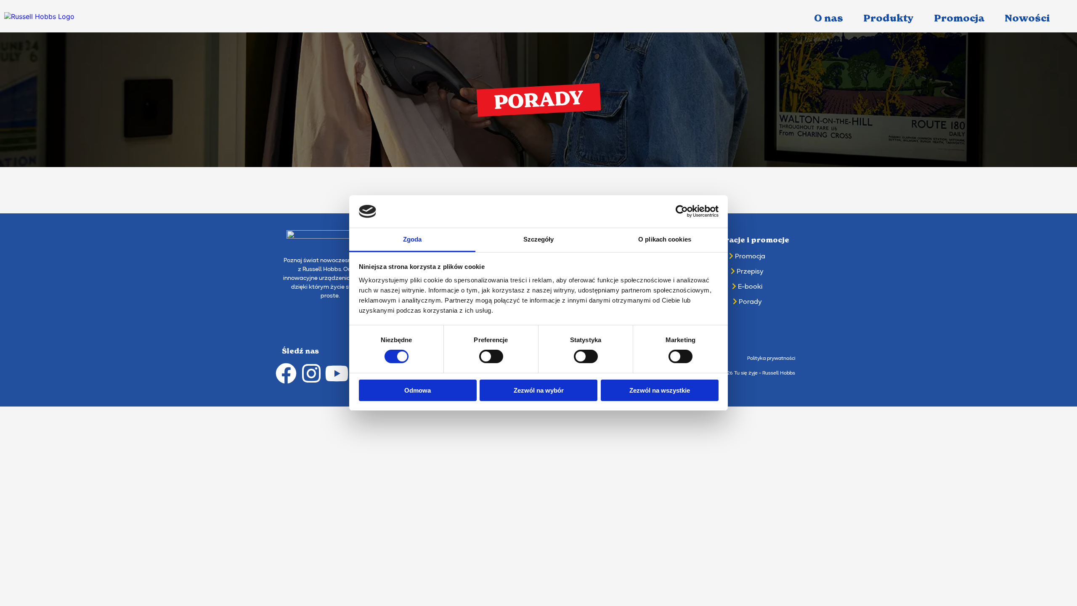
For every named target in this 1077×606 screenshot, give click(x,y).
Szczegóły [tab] (538, 239)
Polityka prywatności (771, 358)
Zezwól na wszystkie (659, 390)
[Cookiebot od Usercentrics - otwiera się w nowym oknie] (682, 211)
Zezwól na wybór (539, 390)
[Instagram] (311, 373)
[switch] (491, 356)
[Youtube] (336, 373)
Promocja (959, 18)
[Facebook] (286, 373)
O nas (828, 18)
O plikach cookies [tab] (664, 239)
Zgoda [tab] (412, 239)
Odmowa (417, 390)
